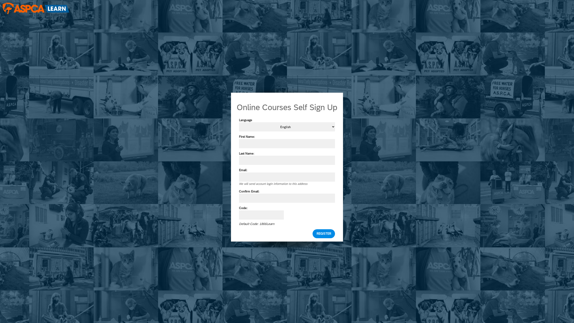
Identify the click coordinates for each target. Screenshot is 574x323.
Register (324, 233)
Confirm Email (249, 191)
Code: (243, 208)
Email (243, 170)
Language (245, 120)
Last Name (246, 153)
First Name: (247, 136)
